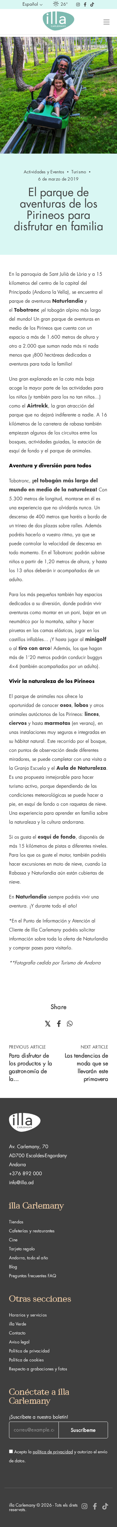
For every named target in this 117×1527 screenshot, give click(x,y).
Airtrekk (37, 406)
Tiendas (16, 1222)
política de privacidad (53, 1452)
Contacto (17, 1333)
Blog (13, 1267)
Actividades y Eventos (44, 172)
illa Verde (17, 1324)
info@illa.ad (21, 1182)
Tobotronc (26, 310)
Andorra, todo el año (28, 1258)
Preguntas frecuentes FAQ (32, 1276)
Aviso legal (19, 1342)
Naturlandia (67, 301)
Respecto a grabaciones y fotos (38, 1369)
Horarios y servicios (28, 1315)
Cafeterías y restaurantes (32, 1231)
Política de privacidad (29, 1351)
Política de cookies (26, 1360)
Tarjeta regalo (22, 1249)
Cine (13, 1240)
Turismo (78, 172)
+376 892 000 (25, 1173)
